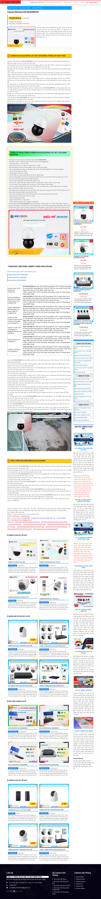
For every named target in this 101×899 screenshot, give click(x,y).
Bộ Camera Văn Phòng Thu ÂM (60, 882)
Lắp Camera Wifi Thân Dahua (82, 401)
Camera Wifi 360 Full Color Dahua (83, 381)
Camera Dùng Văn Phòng (37, 2)
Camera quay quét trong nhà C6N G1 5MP (20, 645)
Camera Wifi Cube (79, 394)
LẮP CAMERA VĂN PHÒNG (10, 2)
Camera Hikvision (80, 881)
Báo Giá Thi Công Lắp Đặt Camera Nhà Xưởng (83, 500)
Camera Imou (79, 884)
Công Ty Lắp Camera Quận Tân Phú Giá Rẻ (34, 524)
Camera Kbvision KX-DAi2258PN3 (23, 12)
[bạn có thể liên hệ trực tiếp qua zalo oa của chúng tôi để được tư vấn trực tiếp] (7, 891)
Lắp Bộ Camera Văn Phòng (53, 2)
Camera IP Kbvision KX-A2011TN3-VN (49, 562)
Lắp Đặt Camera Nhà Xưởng (83, 731)
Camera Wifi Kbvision (37, 8)
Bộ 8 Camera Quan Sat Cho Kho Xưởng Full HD (46, 529)
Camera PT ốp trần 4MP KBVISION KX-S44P (82, 257)
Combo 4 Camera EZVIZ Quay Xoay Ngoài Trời (52, 646)
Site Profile (19, 891)
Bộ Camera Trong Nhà (80, 412)
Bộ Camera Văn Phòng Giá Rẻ (62, 885)
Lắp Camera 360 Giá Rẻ (81, 417)
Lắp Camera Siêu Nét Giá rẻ (82, 420)
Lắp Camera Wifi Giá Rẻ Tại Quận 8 (83, 652)
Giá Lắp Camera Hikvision (83, 690)
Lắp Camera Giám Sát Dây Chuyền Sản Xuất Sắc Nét (30, 527)
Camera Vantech (80, 888)
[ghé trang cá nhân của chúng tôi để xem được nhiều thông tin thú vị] (11, 891)
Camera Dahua (80, 877)
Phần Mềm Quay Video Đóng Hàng (83, 566)
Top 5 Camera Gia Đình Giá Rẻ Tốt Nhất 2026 (83, 538)
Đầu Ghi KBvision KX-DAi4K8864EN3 (49, 728)
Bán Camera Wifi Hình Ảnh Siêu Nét (83, 385)
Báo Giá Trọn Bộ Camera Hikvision (83, 610)
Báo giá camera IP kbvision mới (83, 355)
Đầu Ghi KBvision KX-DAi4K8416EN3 (49, 764)
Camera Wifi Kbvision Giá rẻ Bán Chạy (83, 397)
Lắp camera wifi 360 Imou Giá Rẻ (83, 391)
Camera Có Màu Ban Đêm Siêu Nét (83, 347)
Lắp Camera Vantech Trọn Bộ (82, 415)
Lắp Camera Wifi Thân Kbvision (83, 388)
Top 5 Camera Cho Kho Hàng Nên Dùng (83, 368)
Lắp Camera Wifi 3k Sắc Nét (82, 379)
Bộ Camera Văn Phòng (60, 879)
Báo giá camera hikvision (81, 365)
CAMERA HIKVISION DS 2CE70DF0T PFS (18, 597)
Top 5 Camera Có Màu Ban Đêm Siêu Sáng (83, 361)
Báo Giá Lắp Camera (80, 372)
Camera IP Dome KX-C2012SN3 (16, 562)
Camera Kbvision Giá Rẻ (24, 8)
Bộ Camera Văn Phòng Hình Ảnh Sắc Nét (60, 888)
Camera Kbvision (80, 879)
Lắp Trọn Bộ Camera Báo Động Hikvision (83, 408)
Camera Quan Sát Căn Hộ (14, 524)
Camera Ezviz (79, 886)
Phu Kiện (75, 2)
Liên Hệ (82, 2)
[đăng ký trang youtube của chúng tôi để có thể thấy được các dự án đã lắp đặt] (14, 891)
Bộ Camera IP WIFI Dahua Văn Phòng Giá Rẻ (20, 685)
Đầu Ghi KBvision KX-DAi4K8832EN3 (17, 728)
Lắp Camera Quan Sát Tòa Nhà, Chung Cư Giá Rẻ (54, 522)
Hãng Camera (67, 2)
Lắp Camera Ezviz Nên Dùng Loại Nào (83, 449)
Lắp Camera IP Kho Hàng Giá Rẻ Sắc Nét (56, 527)
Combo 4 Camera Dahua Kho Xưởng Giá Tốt (51, 685)
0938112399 (93, 2)
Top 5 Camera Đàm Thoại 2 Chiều (83, 358)
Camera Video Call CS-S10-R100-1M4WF (19, 810)
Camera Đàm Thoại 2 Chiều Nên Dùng (83, 351)
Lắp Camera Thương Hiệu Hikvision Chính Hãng (27, 522)
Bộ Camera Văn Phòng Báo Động (60, 893)
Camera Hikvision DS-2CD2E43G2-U (49, 598)
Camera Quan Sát (12, 8)
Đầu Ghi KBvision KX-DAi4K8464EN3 (17, 764)
